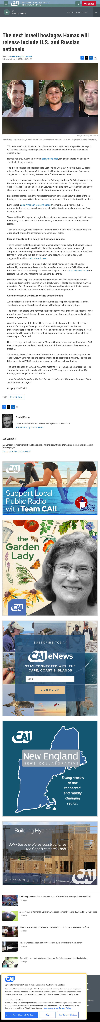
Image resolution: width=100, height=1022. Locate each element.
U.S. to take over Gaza (77, 270)
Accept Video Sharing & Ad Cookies (21, 1015)
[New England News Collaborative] (50, 768)
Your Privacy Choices (68, 1015)
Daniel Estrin (15, 56)
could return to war (37, 258)
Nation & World (16, 397)
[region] (44, 996)
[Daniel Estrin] (7, 421)
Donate (90, 3)
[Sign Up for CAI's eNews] (50, 668)
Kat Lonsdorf (26, 56)
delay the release (50, 158)
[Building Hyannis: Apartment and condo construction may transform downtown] (50, 853)
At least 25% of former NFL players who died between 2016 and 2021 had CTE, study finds (58, 912)
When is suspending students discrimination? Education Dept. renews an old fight (54, 927)
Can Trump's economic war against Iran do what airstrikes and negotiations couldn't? (55, 896)
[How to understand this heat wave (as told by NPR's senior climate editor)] (10, 947)
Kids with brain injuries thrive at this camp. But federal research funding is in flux (53, 958)
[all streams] (96, 12)
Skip (47, 1015)
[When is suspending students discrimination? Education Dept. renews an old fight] (10, 931)
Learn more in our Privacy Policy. (57, 1008)
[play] (7, 12)
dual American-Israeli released (35, 205)
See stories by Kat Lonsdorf (16, 451)
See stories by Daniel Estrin (30, 427)
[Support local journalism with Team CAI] (50, 488)
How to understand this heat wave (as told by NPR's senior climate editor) (51, 943)
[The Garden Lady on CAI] (50, 568)
